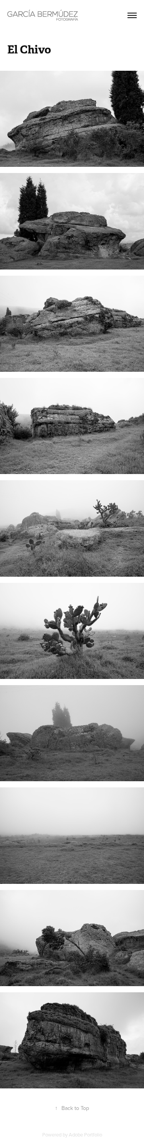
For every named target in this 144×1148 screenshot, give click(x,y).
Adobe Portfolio (85, 1134)
